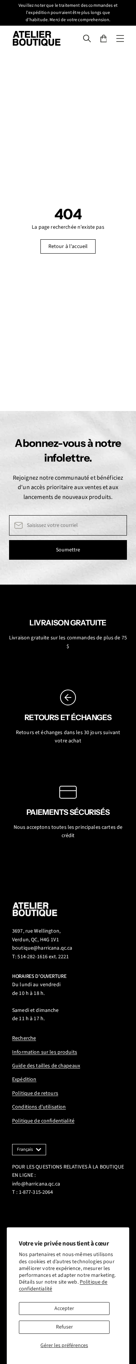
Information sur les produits (44, 1052)
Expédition (24, 1079)
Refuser (64, 1327)
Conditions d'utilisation (39, 1107)
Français (25, 1149)
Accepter (64, 1308)
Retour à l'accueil (68, 246)
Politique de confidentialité (43, 1121)
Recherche (24, 1038)
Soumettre (68, 550)
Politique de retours (35, 1093)
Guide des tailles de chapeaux (46, 1066)
